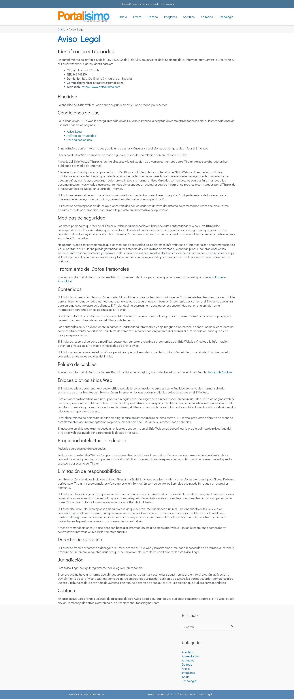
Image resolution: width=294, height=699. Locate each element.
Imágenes (188, 672)
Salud (185, 677)
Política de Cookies (79, 140)
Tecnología (189, 681)
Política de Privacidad (81, 136)
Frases (186, 669)
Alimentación (191, 656)
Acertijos (188, 652)
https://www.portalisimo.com (101, 87)
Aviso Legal (74, 131)
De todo (187, 664)
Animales (188, 660)
